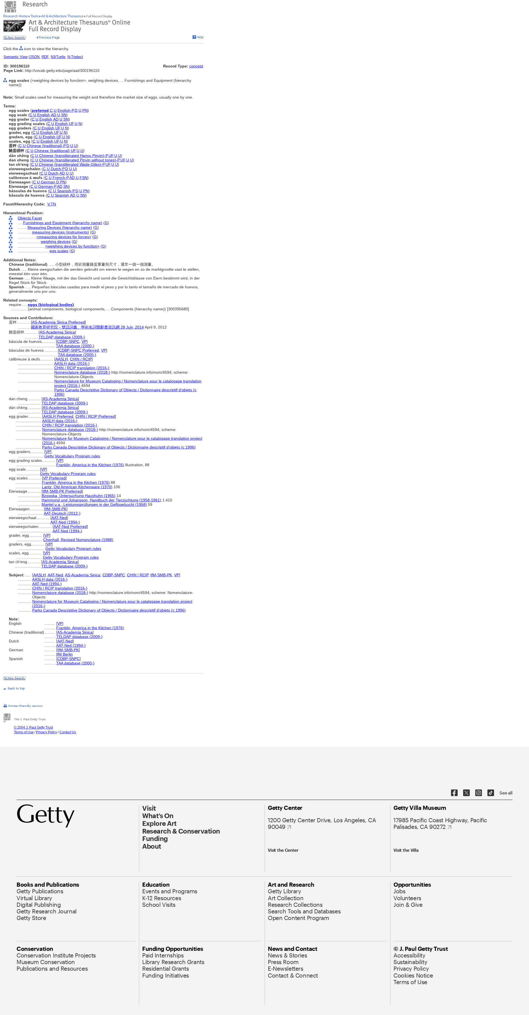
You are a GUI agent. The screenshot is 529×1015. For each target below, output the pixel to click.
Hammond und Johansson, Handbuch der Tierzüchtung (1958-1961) (101, 500)
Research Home (16, 16)
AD (53, 115)
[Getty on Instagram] (478, 793)
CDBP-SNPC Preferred (79, 350)
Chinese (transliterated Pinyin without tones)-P (79, 160)
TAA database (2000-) (75, 346)
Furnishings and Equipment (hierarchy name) (62, 223)
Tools (34, 16)
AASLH (61, 359)
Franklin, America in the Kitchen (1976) (90, 465)
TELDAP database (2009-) (62, 337)
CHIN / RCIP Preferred (95, 416)
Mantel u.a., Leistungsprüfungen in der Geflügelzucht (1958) (94, 504)
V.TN (51, 204)
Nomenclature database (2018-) (82, 372)
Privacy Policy (46, 732)
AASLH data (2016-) (72, 363)
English (43, 115)
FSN (83, 177)
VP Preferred (54, 478)
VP (84, 341)
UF (71, 123)
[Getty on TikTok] (490, 793)
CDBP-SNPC (68, 341)
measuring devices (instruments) (60, 232)
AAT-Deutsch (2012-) (62, 513)
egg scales (59, 251)
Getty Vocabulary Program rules (72, 456)
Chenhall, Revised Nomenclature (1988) (78, 540)
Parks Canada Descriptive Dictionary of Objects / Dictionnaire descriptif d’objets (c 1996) (119, 447)
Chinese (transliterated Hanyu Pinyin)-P (73, 155)
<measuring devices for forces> (63, 237)
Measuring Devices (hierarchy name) (60, 227)
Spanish (62, 195)
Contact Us (68, 732)
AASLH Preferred (58, 416)
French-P (60, 177)
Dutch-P (57, 169)
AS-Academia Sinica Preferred (58, 322)
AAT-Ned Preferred (70, 526)
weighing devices (56, 241)
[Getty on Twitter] (466, 793)
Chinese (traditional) (52, 150)
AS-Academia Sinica (57, 332)
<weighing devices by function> (72, 246)
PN (85, 110)
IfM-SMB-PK (55, 509)
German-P (47, 186)
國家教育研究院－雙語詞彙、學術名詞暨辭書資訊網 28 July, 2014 (87, 327)
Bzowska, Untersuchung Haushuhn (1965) (78, 495)
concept (196, 66)
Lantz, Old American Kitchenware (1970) (77, 487)
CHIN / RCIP (81, 359)
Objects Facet (30, 218)
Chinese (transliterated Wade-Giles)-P (71, 164)
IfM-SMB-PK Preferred (62, 491)
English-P (66, 110)
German (48, 182)
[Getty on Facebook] (454, 793)
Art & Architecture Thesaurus (62, 16)
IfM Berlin (64, 654)
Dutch (53, 173)
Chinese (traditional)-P (46, 145)
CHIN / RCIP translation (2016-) (81, 368)
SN (63, 115)
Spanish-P (65, 191)
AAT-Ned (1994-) (65, 522)
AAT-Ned (59, 517)
